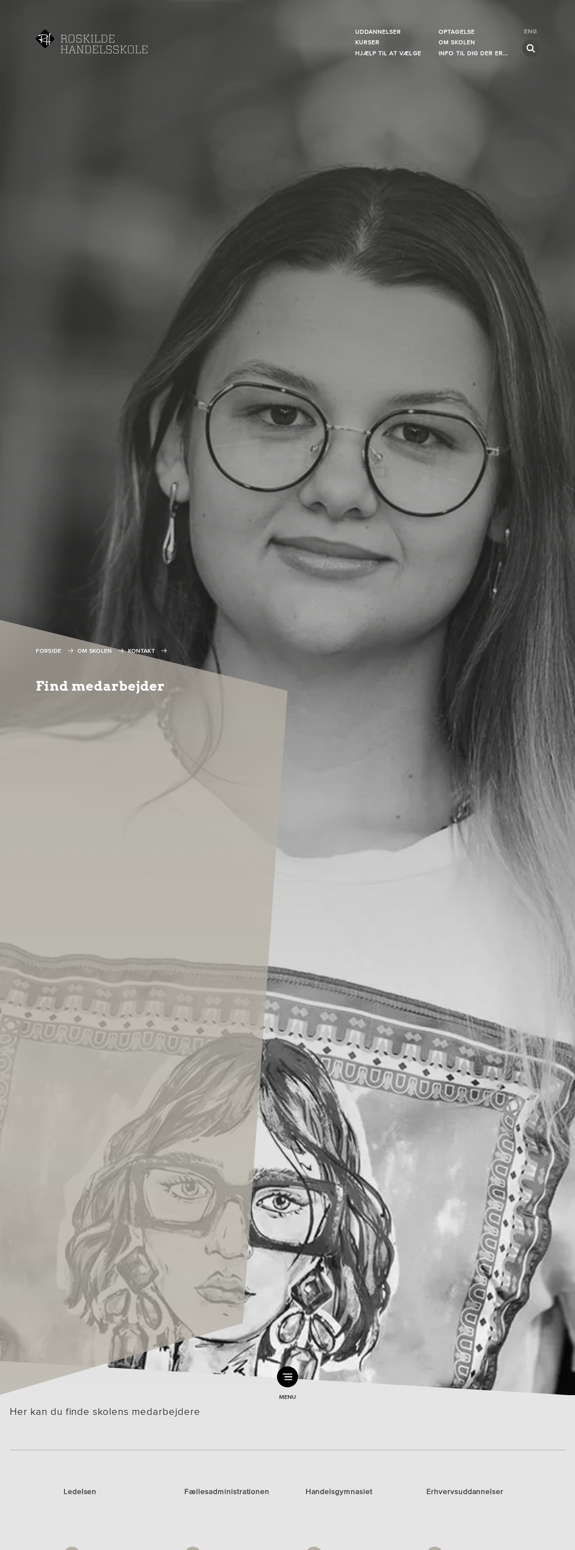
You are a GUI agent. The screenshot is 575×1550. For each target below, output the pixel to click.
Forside (48, 651)
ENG (530, 31)
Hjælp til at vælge (388, 53)
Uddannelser (378, 32)
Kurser (367, 42)
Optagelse (456, 32)
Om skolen (94, 651)
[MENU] (287, 1376)
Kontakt (141, 651)
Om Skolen (457, 42)
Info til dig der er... (473, 53)
